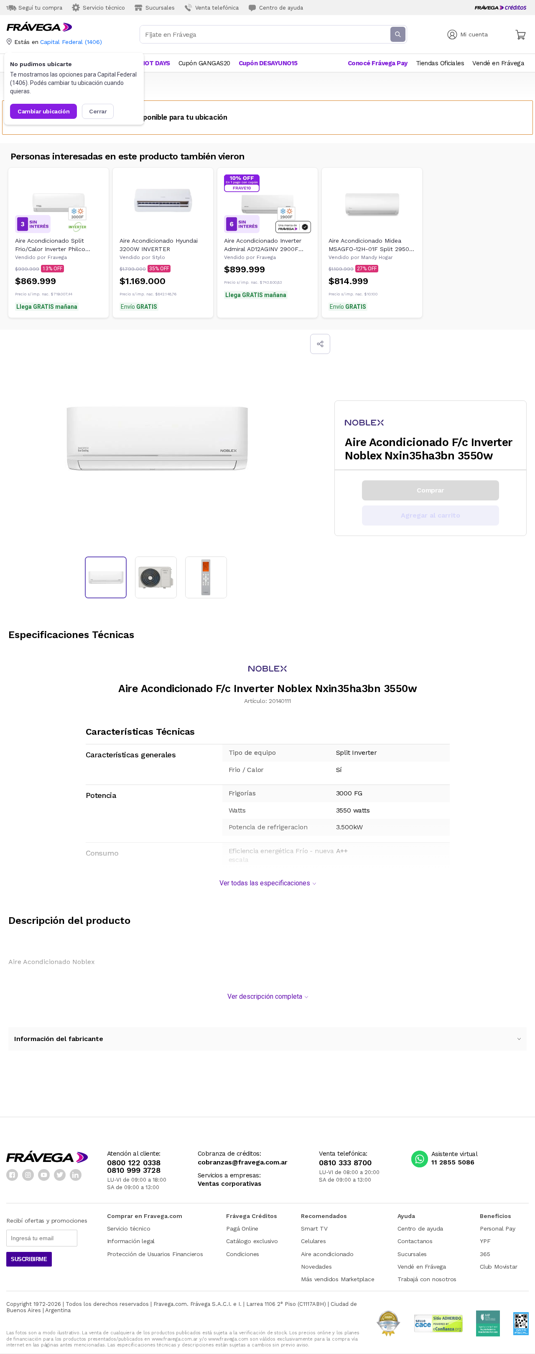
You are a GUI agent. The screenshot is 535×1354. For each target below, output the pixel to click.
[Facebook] (12, 1175)
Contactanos (415, 1241)
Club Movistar (498, 1266)
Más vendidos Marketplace (337, 1279)
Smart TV (314, 1228)
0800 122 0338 (133, 1163)
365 (485, 1254)
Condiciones (242, 1254)
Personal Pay (497, 1228)
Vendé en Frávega (421, 1266)
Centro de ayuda (420, 1228)
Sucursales (412, 1254)
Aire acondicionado (327, 1254)
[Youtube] (44, 1175)
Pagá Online (242, 1228)
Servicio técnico (128, 1228)
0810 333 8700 (345, 1163)
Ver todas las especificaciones (264, 883)
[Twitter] (60, 1175)
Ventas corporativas (229, 1184)
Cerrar (98, 111)
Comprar (430, 490)
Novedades (316, 1266)
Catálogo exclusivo (252, 1241)
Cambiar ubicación (43, 111)
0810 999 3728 (133, 1170)
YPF (485, 1241)
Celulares (313, 1241)
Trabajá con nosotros (426, 1279)
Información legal (131, 1241)
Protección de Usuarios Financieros (155, 1254)
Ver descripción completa (264, 996)
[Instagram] (28, 1175)
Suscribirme (29, 1259)
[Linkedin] (76, 1175)
